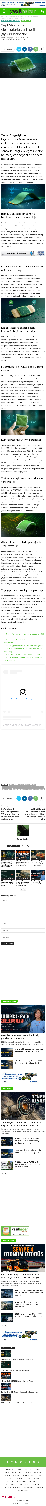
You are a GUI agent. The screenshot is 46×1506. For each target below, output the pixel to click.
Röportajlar (39, 1487)
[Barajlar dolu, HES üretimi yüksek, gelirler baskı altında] (38, 875)
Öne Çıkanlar (26, 21)
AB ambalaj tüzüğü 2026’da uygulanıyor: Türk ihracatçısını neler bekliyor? (22, 863)
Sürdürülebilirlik (23, 1484)
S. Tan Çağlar (9, 38)
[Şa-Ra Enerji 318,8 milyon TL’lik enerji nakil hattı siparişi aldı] (7, 1153)
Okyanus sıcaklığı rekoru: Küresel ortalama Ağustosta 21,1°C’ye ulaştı (37, 863)
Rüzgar (9, 1478)
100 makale (16, 1475)
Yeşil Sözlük (37, 1472)
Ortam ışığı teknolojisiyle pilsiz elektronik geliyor (24, 646)
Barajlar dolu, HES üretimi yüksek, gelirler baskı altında (37, 882)
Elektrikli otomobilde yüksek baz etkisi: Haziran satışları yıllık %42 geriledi (29, 1292)
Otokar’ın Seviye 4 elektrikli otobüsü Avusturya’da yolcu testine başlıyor (21, 1276)
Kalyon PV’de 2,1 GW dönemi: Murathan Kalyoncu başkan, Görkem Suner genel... (27, 1140)
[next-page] (24, 889)
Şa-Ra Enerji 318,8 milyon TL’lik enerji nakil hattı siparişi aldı (28, 1151)
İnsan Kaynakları (28, 1487)
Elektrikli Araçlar (8, 1240)
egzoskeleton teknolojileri (23, 787)
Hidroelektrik (36, 879)
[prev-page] (21, 889)
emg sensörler (6, 789)
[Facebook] (30, 49)
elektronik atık (38, 787)
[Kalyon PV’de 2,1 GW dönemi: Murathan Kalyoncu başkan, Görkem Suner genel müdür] (7, 1141)
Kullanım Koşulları (21, 1470)
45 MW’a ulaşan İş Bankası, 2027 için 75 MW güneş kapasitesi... (28, 1062)
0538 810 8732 (27, 1503)
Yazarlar (7, 1475)
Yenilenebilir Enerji (28, 1475)
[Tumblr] (30, 1462)
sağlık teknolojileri (19, 789)
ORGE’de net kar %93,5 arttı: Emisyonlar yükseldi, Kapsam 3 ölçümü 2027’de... (28, 1164)
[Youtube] (38, 1462)
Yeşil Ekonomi (21, 859)
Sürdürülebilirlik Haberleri (16, 16)
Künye (7, 1472)
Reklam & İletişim (16, 1472)
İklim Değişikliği (11, 1484)
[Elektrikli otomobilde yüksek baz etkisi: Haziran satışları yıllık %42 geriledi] (7, 1293)
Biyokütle (10, 1481)
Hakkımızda (9, 1470)
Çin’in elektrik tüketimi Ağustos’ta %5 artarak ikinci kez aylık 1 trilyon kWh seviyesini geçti (11, 814)
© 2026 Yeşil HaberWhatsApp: (21, 1501)
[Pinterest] (21, 1462)
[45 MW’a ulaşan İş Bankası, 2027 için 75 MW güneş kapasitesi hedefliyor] (7, 1064)
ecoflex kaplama (7, 787)
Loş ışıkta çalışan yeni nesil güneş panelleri (23, 654)
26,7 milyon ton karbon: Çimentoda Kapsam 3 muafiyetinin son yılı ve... (21, 1124)
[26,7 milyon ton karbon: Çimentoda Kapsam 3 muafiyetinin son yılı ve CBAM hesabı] (23, 1106)
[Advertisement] (23, 106)
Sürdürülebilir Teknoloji (36, 789)
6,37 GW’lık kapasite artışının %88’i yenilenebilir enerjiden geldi (29, 1050)
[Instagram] (12, 1462)
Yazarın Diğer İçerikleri (29, 846)
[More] (41, 49)
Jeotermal (36, 1478)
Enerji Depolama (34, 1481)
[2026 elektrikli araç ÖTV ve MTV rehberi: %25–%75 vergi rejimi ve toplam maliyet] (7, 1317)
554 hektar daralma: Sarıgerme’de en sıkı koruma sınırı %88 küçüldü (7, 883)
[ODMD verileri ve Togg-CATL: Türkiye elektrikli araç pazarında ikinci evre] (7, 1305)
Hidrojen (27, 1478)
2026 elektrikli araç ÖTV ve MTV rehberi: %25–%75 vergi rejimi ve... (29, 1315)
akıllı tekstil (14, 785)
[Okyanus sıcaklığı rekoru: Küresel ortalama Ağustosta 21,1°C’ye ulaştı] (38, 855)
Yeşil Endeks (7, 1088)
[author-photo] (23, 830)
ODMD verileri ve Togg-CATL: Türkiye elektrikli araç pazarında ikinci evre (28, 1304)
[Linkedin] (24, 49)
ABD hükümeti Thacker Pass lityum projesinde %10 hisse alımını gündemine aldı (35, 814)
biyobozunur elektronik (27, 785)
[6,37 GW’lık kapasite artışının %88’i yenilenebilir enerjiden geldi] (7, 1052)
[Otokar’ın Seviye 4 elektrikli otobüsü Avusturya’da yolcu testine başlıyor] (23, 1258)
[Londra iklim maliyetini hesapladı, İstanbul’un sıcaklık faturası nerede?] (23, 875)
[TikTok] (25, 1462)
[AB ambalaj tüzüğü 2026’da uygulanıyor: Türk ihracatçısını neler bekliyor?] (23, 855)
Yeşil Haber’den (23, 1490)
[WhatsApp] (35, 49)
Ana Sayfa (4, 16)
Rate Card (28, 1472)
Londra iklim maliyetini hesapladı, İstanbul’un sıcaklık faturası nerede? (22, 883)
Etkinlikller (16, 1487)
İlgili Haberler (13, 846)
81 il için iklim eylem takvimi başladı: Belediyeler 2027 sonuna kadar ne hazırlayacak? (7, 864)
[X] (18, 49)
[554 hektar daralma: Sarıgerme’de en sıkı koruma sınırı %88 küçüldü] (8, 875)
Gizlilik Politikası (35, 1470)
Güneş (39, 1475)
